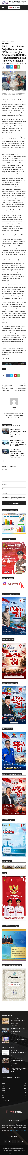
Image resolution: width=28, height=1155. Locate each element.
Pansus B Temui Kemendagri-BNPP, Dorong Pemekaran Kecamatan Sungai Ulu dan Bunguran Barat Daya (18, 433)
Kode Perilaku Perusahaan (19, 1150)
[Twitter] (11, 67)
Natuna (12, 41)
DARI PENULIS (16, 425)
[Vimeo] (14, 1141)
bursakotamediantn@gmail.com (18, 1130)
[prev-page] (3, 461)
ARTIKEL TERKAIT (6, 425)
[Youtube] (19, 418)
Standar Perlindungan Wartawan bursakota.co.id (13, 1148)
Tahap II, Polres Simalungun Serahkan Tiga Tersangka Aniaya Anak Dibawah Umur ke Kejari (20, 389)
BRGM (8, 368)
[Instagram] (12, 418)
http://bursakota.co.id (14, 409)
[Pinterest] (15, 67)
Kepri (8, 41)
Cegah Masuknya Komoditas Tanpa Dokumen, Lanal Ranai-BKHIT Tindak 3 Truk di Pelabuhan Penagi (17, 453)
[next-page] (5, 461)
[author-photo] (14, 405)
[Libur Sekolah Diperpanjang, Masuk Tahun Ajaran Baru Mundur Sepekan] (5, 1052)
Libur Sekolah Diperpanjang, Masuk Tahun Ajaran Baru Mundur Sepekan (18, 1052)
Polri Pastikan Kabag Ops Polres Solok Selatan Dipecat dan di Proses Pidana (7, 388)
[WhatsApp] (18, 67)
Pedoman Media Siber (7, 1150)
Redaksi (7, 63)
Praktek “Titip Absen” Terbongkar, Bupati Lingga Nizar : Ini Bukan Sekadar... (18, 1070)
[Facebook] (8, 67)
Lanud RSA (13, 368)
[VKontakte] (18, 1141)
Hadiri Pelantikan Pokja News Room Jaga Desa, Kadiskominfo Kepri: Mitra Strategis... (18, 1039)
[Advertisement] (14, 24)
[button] (2, 7)
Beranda (3, 41)
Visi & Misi (11, 1147)
